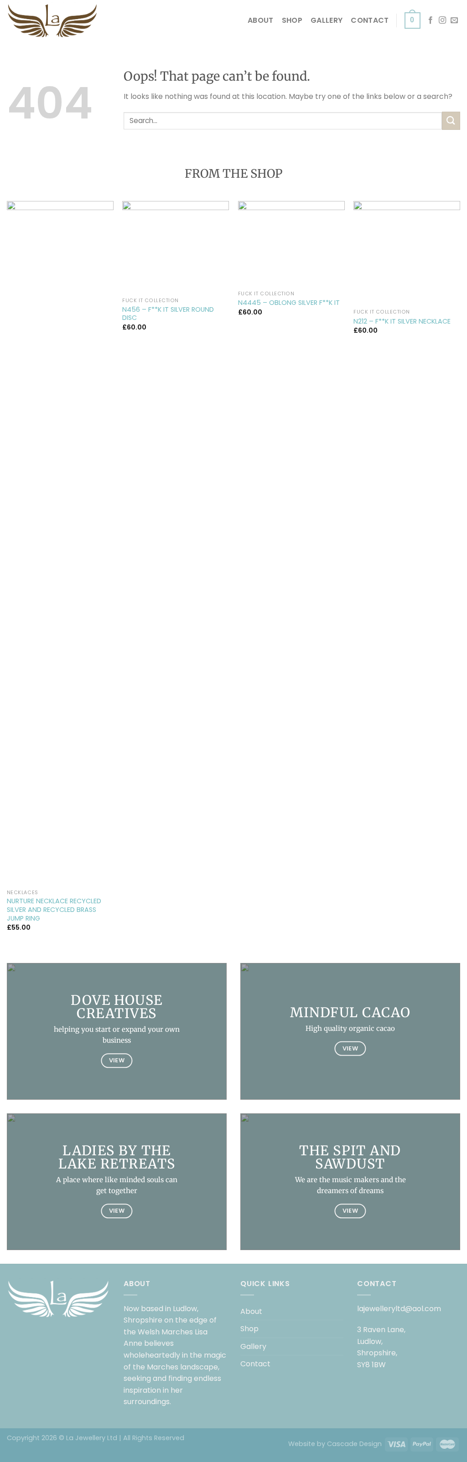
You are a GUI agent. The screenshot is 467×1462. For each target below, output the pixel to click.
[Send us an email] (454, 20)
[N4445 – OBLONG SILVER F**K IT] (291, 243)
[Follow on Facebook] (430, 20)
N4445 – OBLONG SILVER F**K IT (289, 303)
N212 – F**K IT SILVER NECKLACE (402, 321)
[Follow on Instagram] (442, 20)
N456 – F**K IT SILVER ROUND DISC (168, 313)
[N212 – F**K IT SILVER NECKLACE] (406, 252)
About (261, 20)
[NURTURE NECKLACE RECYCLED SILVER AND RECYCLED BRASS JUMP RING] (60, 543)
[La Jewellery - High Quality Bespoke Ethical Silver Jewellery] (52, 20)
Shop (292, 20)
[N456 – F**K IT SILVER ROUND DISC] (175, 247)
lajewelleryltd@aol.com (399, 1308)
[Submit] (451, 120)
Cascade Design (354, 1443)
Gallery (326, 20)
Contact (370, 20)
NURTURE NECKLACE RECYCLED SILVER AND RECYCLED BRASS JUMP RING (54, 909)
